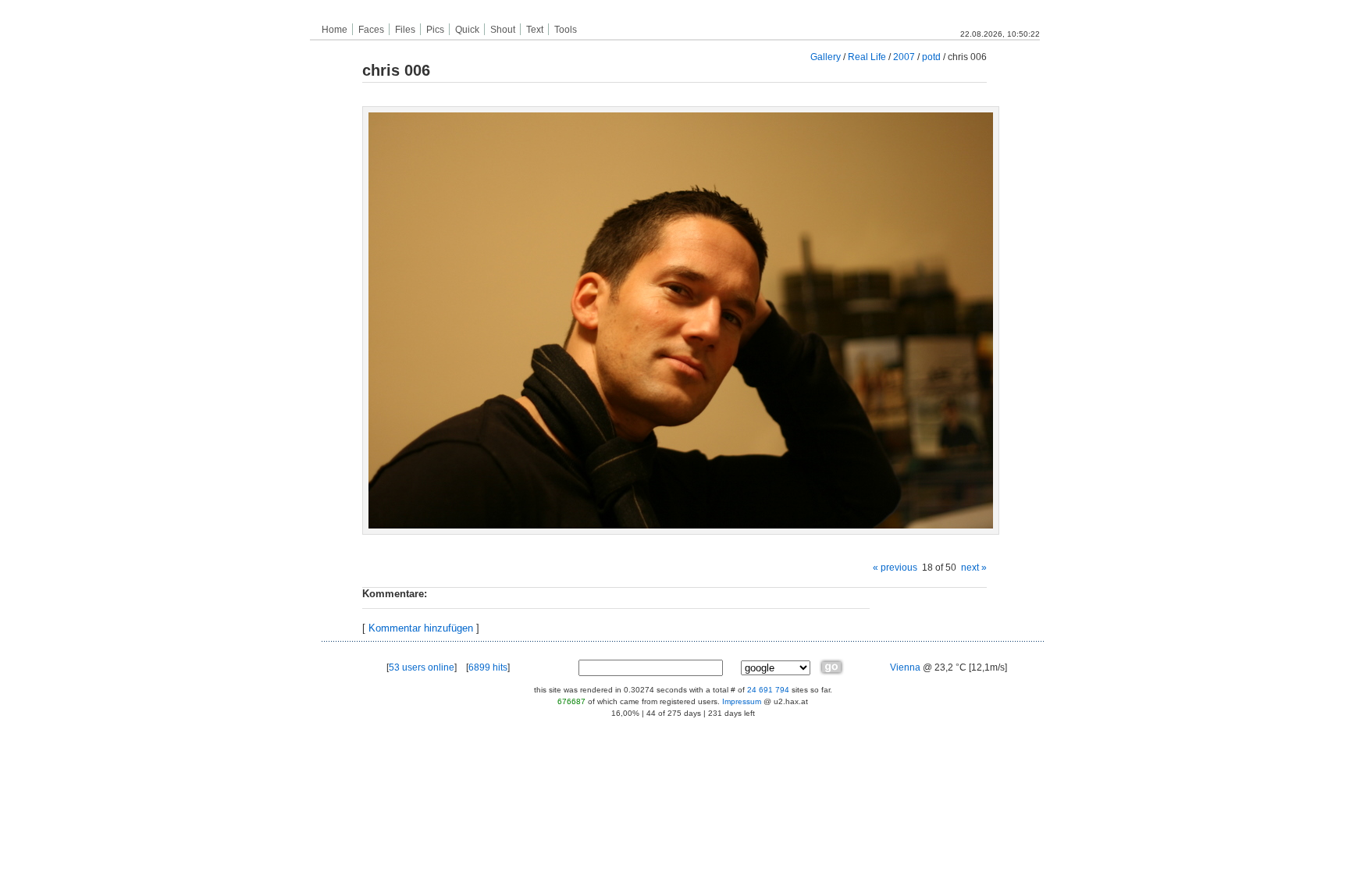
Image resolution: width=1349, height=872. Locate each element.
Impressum (741, 701)
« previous (895, 567)
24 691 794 (768, 689)
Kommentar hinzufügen (420, 628)
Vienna (905, 667)
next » (974, 567)
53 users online (421, 667)
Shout (502, 29)
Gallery (825, 57)
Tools (565, 29)
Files (405, 29)
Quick (467, 29)
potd (931, 57)
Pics (435, 29)
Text (534, 29)
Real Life (867, 57)
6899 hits (487, 667)
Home (334, 29)
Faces (371, 29)
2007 (904, 57)
